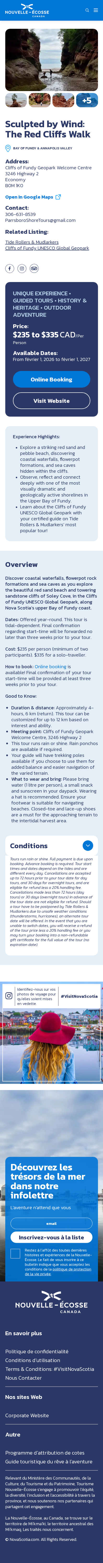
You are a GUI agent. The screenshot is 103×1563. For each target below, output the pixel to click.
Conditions (29, 845)
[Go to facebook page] (9, 271)
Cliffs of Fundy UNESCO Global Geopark (47, 248)
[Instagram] (8, 1000)
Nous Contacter (23, 1378)
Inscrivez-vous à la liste (51, 1237)
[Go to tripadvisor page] (34, 271)
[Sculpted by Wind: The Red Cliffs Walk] (51, 60)
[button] (87, 10)
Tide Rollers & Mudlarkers (32, 242)
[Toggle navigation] (96, 10)
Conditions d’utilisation (32, 1360)
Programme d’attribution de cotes (45, 1453)
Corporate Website (27, 1415)
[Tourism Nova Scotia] (27, 6)
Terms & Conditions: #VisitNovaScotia (49, 1369)
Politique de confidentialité (37, 1351)
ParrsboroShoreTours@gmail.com (40, 220)
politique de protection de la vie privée (58, 1271)
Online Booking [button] (51, 379)
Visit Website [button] (51, 400)
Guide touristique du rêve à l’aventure (48, 1462)
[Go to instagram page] (21, 271)
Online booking (50, 666)
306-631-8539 (20, 214)
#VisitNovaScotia (79, 996)
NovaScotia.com (24, 1539)
